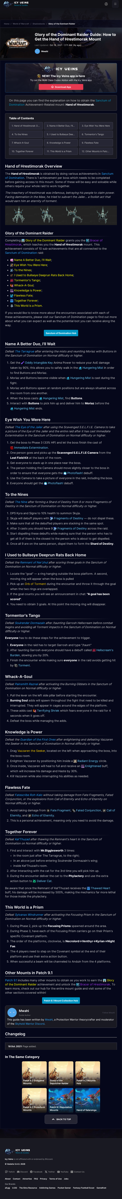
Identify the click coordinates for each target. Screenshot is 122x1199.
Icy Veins (9, 1159)
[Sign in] (106, 4)
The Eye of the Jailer (28, 427)
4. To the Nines (19, 134)
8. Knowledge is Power (59, 142)
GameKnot (101, 1188)
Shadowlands (39, 24)
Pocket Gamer (64, 1188)
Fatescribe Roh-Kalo (28, 795)
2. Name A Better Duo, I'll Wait (62, 125)
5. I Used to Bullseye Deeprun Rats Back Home (62, 134)
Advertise (27, 1179)
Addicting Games (47, 1188)
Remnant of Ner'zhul (34, 562)
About (8, 1179)
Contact (16, 1179)
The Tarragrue (24, 351)
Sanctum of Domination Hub (61, 333)
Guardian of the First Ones (37, 739)
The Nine (21, 502)
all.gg (7, 1188)
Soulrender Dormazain (30, 623)
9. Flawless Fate (90, 142)
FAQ (36, 1179)
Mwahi (49, 1019)
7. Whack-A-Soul (20, 142)
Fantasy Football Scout (83, 1188)
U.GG (14, 1188)
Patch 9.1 (11, 980)
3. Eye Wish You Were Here (96, 125)
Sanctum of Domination (21, 252)
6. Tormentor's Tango (93, 134)
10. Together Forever (22, 151)
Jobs (66, 1179)
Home (6, 24)
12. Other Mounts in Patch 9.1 (97, 151)
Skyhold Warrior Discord (29, 1023)
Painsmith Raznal (26, 684)
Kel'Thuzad (22, 839)
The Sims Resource (28, 1188)
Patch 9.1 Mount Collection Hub (61, 1000)
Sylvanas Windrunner (29, 914)
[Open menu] (115, 4)
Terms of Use (55, 1179)
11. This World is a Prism (59, 151)
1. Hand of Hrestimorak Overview (27, 125)
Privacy (43, 1179)
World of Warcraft (21, 24)
